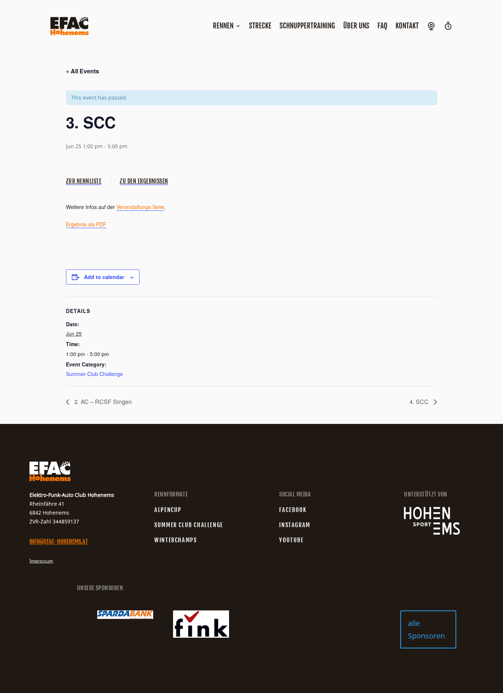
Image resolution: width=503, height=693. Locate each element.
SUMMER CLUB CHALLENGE (188, 525)
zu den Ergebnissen (144, 181)
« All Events (82, 71)
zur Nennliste (83, 181)
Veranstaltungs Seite (140, 206)
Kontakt (407, 25)
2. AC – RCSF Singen (102, 401)
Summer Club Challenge (94, 373)
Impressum (41, 561)
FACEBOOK (293, 509)
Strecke (260, 25)
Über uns (356, 25)
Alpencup (168, 509)
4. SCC (419, 401)
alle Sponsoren (426, 629)
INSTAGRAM (294, 525)
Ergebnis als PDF (86, 224)
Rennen (223, 25)
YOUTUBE (291, 540)
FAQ (382, 25)
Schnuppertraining (307, 25)
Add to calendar (104, 277)
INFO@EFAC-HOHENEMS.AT (58, 541)
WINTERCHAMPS (175, 540)
